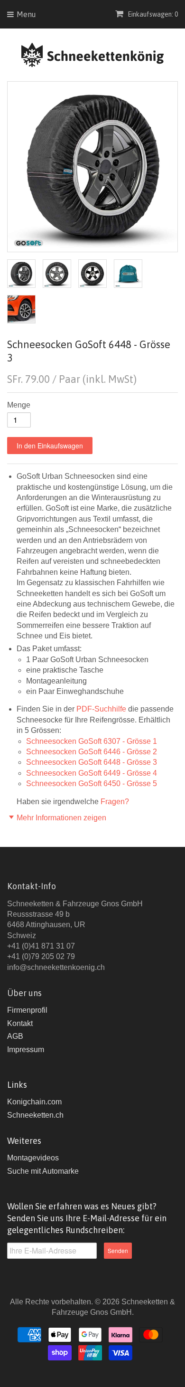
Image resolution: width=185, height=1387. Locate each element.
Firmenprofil (27, 1010)
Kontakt (20, 1023)
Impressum (25, 1049)
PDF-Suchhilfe (101, 709)
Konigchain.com (34, 1102)
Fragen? (115, 802)
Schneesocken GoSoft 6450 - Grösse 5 (91, 783)
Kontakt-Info (31, 886)
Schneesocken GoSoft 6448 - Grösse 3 (91, 762)
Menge (18, 405)
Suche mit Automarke (43, 1171)
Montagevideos (33, 1158)
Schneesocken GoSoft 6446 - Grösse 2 (91, 752)
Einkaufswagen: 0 (152, 14)
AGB (15, 1036)
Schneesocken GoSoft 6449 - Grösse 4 (91, 773)
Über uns (24, 993)
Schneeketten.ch (35, 1115)
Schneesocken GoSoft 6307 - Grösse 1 (91, 741)
